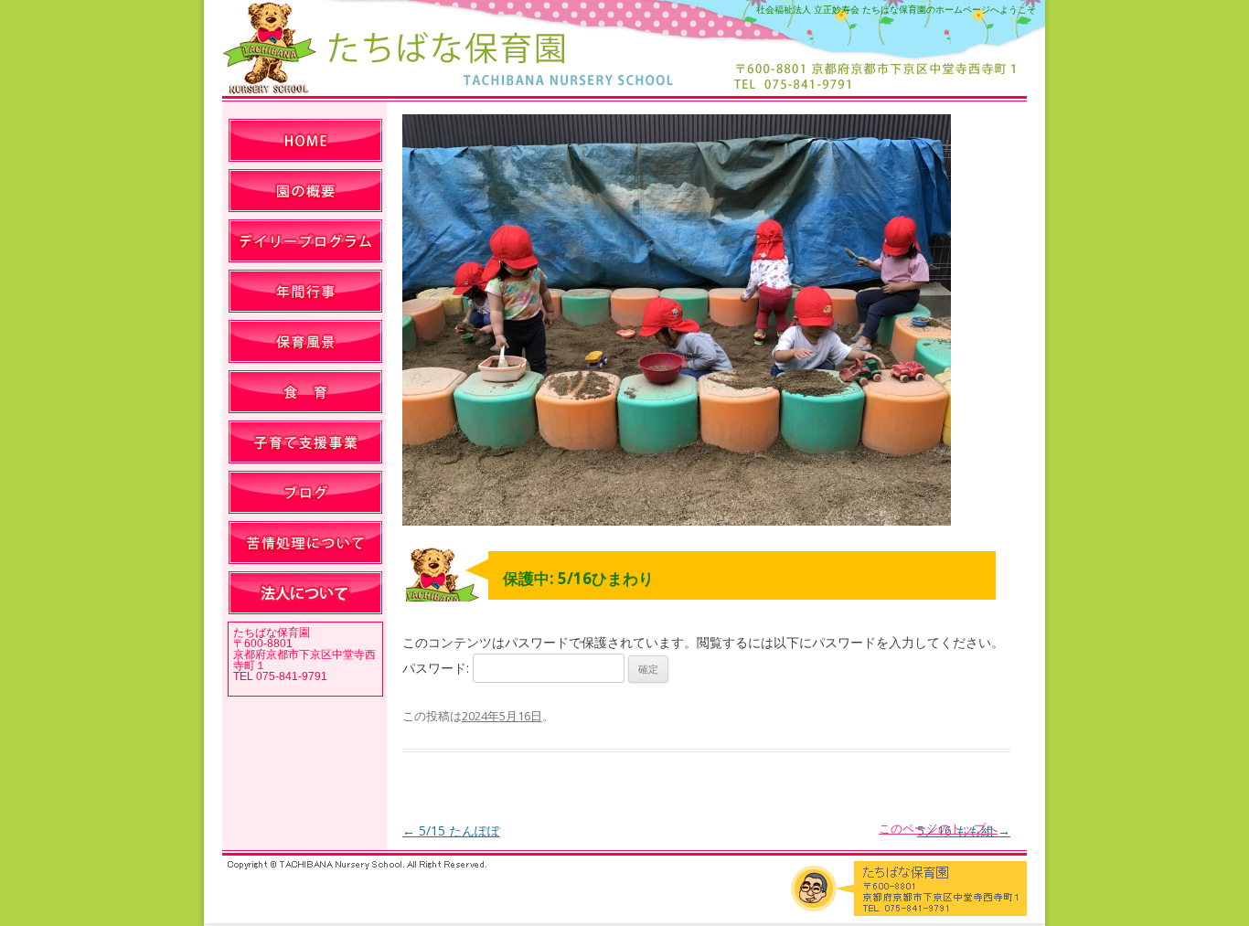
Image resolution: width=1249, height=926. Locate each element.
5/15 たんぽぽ (451, 830)
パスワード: (437, 667)
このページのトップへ (938, 828)
